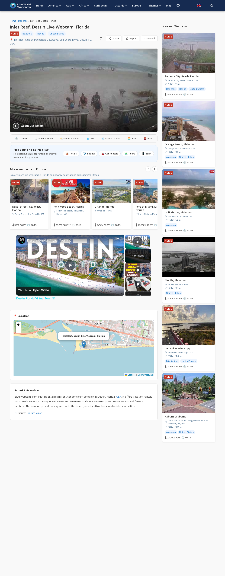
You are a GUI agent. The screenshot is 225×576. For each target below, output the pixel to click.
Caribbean (100, 5)
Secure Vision (35, 412)
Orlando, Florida (104, 206)
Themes (153, 5)
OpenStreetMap (145, 374)
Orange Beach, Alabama (180, 144)
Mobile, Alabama (175, 280)
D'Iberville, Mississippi (178, 348)
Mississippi (172, 361)
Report (133, 38)
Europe (136, 5)
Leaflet (130, 374)
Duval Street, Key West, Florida (26, 208)
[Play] (138, 269)
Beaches (23, 20)
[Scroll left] (148, 169)
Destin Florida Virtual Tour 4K (49, 240)
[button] (84, 344)
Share (115, 38)
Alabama (171, 157)
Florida (40, 33)
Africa (82, 5)
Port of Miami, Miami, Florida (149, 208)
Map (169, 5)
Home (39, 5)
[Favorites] (178, 5)
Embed (151, 38)
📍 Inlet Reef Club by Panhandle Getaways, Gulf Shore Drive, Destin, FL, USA (51, 41)
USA (118, 396)
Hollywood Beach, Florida (68, 206)
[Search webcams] (211, 5)
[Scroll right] (155, 169)
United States (57, 33)
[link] (21, 240)
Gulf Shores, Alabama (178, 212)
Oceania (119, 5)
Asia (68, 5)
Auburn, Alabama (175, 416)
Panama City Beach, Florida (182, 76)
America (53, 5)
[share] (117, 239)
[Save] (101, 38)
